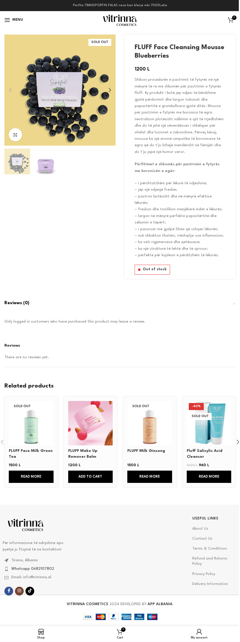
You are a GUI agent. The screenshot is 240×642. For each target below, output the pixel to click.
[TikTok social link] (29, 591)
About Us (200, 529)
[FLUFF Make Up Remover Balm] (90, 423)
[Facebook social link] (8, 591)
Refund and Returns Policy (209, 561)
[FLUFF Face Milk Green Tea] (31, 423)
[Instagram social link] (19, 591)
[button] (10, 90)
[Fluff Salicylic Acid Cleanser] (209, 423)
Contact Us (202, 539)
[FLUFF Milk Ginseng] (149, 423)
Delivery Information (210, 584)
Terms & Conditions (209, 548)
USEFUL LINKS (205, 518)
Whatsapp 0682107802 (32, 569)
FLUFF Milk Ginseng (146, 451)
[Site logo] (120, 20)
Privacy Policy (203, 574)
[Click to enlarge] (15, 134)
